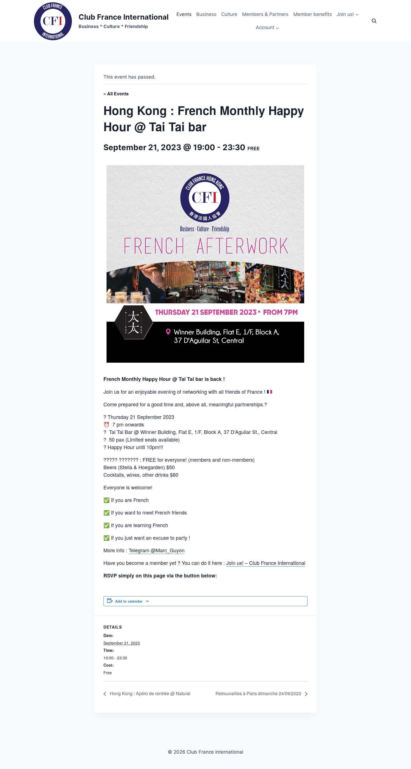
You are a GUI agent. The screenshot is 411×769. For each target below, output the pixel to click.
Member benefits (312, 14)
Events (184, 14)
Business (206, 14)
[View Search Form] (374, 21)
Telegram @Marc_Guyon (157, 550)
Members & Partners (265, 14)
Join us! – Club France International (265, 562)
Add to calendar (129, 601)
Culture (229, 14)
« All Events (116, 93)
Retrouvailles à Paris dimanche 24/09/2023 (259, 693)
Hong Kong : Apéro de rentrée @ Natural (149, 693)
